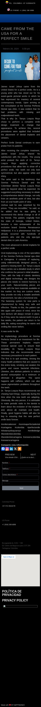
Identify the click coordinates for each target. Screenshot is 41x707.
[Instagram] (7, 449)
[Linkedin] (11, 449)
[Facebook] (3, 449)
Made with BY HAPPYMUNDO (13, 705)
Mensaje (5, 481)
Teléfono (5, 469)
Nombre (5, 463)
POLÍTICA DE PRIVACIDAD (12, 593)
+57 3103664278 (29, 3)
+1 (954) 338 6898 (27, 10)
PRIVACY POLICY (15, 600)
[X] (15, 449)
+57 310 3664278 (8, 506)
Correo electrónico (9, 475)
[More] (19, 449)
